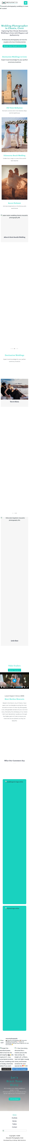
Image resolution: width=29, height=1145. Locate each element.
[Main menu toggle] (25, 3)
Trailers (14, 1124)
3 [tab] (14, 349)
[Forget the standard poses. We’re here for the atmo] (7, 1056)
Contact (14, 1127)
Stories (14, 1121)
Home (14, 1115)
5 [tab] (18, 349)
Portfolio (14, 1118)
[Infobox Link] (14, 92)
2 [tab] (13, 349)
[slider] (5, 687)
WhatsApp (14, 1099)
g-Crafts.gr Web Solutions (18, 1140)
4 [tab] (16, 349)
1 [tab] (11, 349)
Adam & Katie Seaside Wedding (14, 237)
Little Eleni (14, 641)
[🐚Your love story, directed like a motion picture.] (22, 1056)
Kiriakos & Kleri (14, 503)
